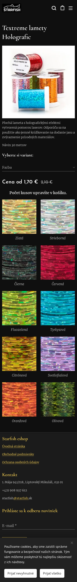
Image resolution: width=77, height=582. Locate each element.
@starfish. (21, 498)
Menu (70, 8)
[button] (53, 8)
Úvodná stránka (13, 446)
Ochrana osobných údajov (20, 462)
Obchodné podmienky (18, 454)
